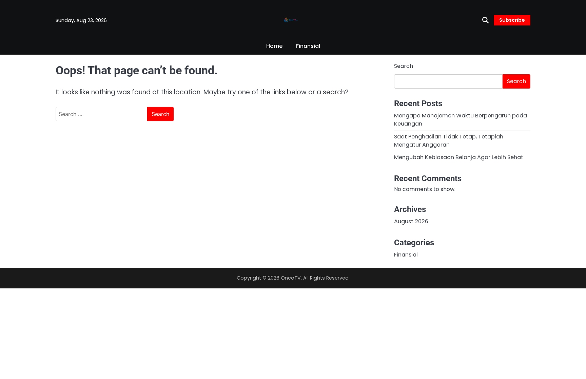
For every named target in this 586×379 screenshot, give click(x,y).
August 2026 (411, 221)
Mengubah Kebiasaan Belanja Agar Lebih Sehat (458, 157)
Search (403, 66)
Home (274, 46)
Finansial (308, 46)
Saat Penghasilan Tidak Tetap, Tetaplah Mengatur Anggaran (448, 141)
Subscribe (512, 20)
